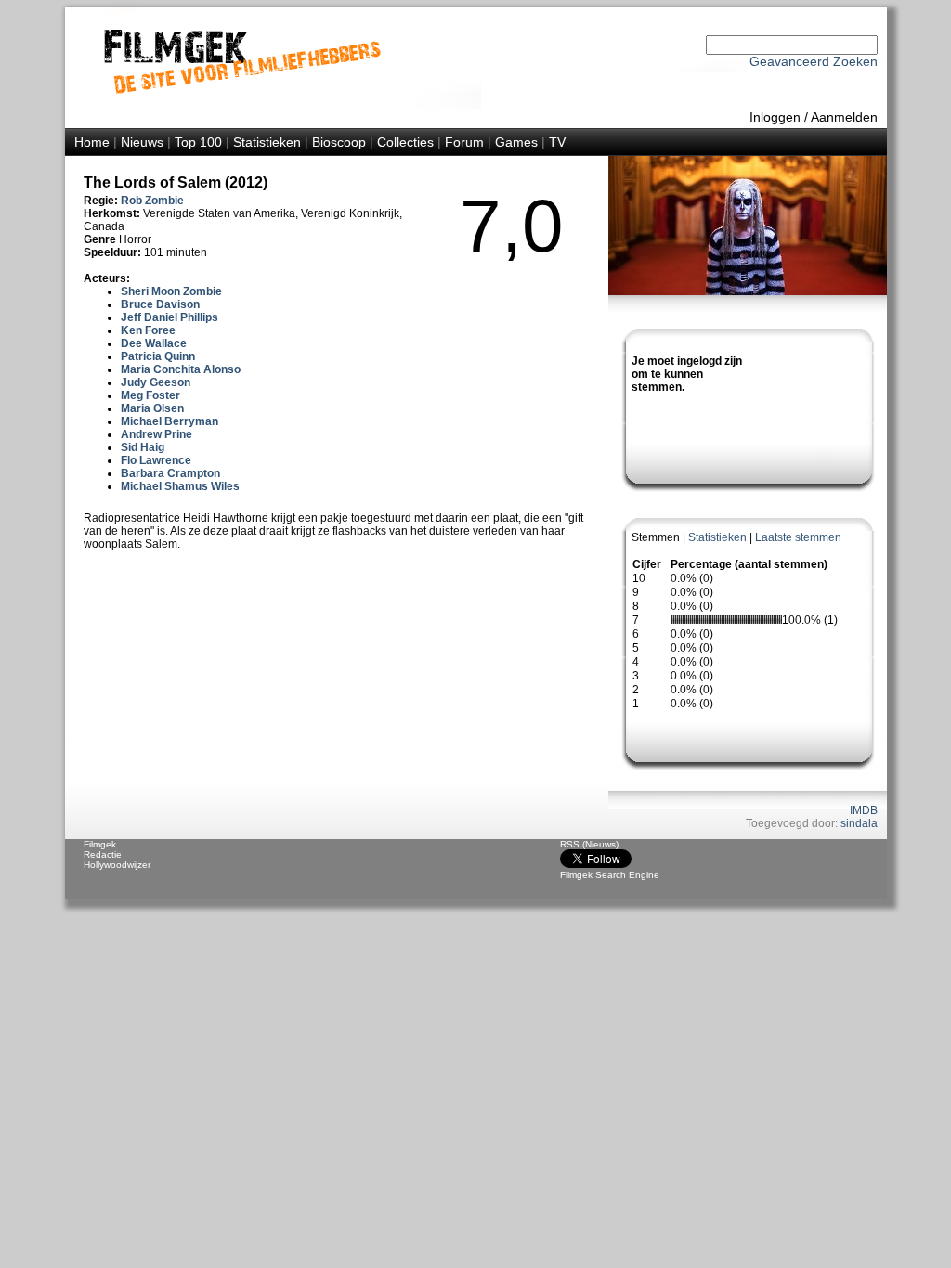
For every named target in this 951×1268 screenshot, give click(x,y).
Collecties (405, 142)
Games (516, 142)
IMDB (864, 810)
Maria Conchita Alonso (181, 369)
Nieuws (142, 142)
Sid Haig (142, 447)
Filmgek (100, 844)
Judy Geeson (155, 382)
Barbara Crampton (170, 473)
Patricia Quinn (158, 356)
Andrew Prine (156, 434)
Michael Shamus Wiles (180, 486)
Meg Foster (150, 395)
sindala (859, 823)
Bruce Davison (160, 304)
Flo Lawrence (156, 460)
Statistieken (267, 142)
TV (557, 142)
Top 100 (198, 142)
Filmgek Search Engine (609, 875)
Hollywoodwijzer (117, 865)
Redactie (103, 854)
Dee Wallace (154, 343)
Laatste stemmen (798, 537)
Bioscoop (339, 142)
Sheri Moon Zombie (171, 291)
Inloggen (775, 117)
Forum (464, 142)
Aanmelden (844, 117)
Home (92, 142)
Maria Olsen (152, 408)
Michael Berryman (169, 421)
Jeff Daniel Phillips (169, 317)
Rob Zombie (152, 200)
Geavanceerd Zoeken (813, 61)
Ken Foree (148, 330)
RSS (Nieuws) (589, 844)
